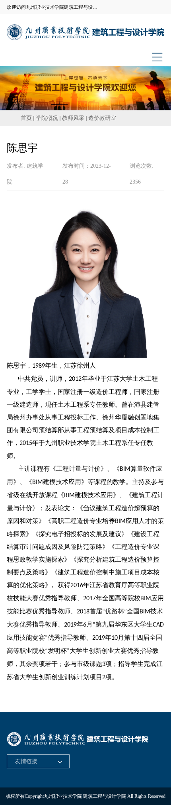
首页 (26, 118)
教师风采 (73, 118)
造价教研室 (102, 118)
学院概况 (47, 118)
